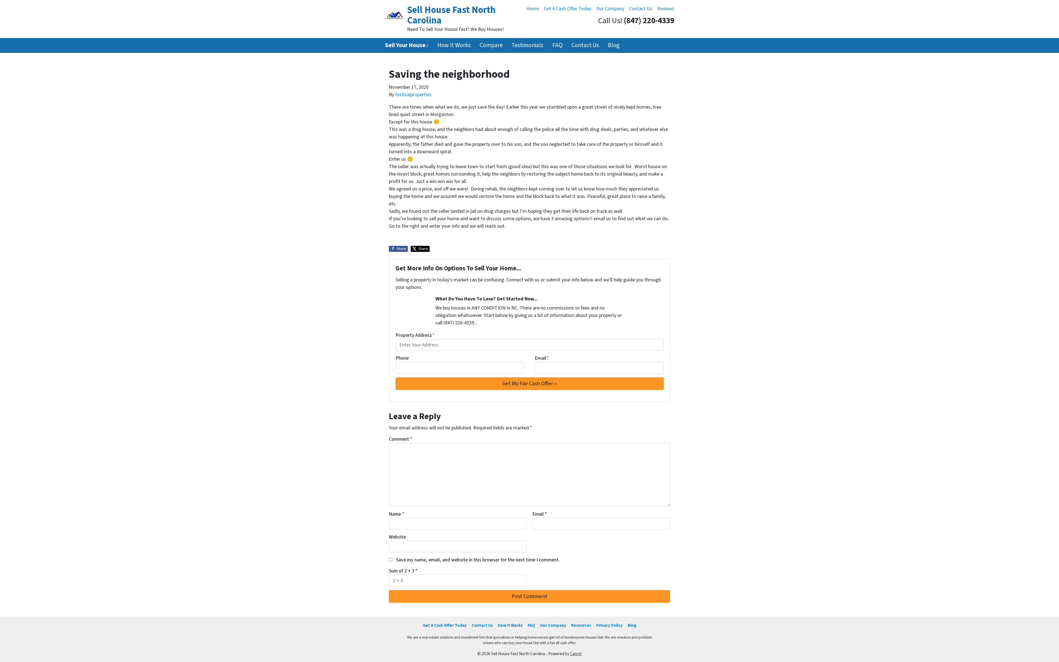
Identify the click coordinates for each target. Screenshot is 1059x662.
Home (532, 8)
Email (542, 358)
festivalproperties (413, 94)
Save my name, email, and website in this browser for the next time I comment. (478, 559)
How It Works (454, 45)
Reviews (665, 8)
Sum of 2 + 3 (403, 570)
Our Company (610, 8)
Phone (402, 358)
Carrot (576, 654)
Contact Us (640, 8)
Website (397, 537)
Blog (613, 45)
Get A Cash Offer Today (567, 8)
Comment (400, 439)
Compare (491, 45)
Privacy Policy (609, 625)
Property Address (415, 335)
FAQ (557, 45)
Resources (581, 625)
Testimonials (527, 45)
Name (396, 514)
